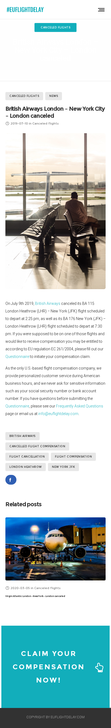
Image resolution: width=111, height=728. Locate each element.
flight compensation (73, 456)
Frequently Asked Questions (79, 406)
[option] (55, 558)
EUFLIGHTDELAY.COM (68, 717)
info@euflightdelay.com (58, 414)
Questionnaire (17, 356)
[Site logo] (25, 9)
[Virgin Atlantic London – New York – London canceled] (55, 548)
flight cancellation (27, 456)
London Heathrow (25, 467)
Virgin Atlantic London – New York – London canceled (35, 596)
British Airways (47, 303)
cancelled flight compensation (37, 446)
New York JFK (63, 467)
